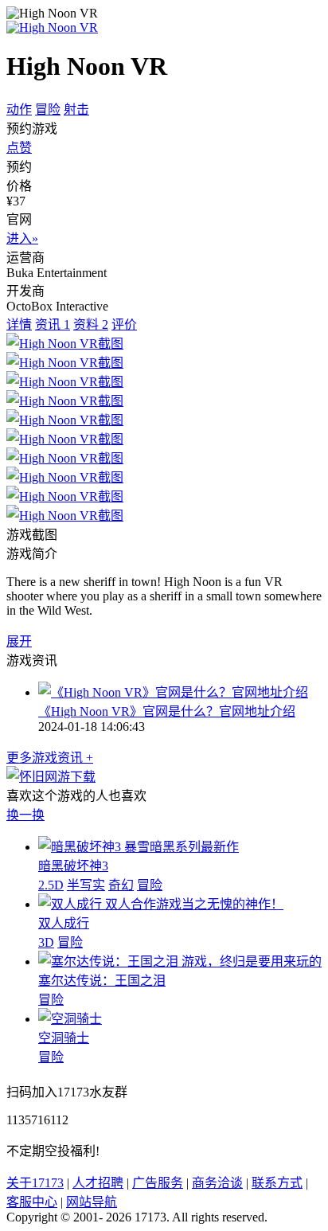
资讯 (52, 324)
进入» (22, 238)
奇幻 (121, 885)
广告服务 (157, 1183)
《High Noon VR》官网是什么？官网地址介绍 (166, 711)
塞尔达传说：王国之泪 (102, 980)
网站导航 (91, 1202)
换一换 (25, 815)
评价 (124, 324)
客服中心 (31, 1202)
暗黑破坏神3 (73, 866)
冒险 (48, 109)
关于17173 (35, 1183)
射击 (76, 109)
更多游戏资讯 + (49, 757)
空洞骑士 (63, 1038)
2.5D (51, 885)
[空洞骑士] (70, 1019)
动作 (19, 109)
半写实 (86, 885)
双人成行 (63, 923)
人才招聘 (97, 1183)
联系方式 (277, 1183)
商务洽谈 (217, 1183)
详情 (19, 324)
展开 (19, 641)
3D (46, 942)
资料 (90, 324)
